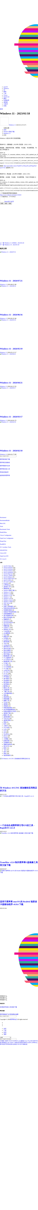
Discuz (5, 735)
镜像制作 (6, 619)
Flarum (6, 737)
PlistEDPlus (3, 532)
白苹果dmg (7, 585)
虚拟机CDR (7, 587)
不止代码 (6, 727)
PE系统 (6, 638)
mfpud (9, 201)
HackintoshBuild (4, 520)
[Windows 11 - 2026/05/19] (8, 320)
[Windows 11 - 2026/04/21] (8, 354)
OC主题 (6, 668)
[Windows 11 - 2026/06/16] (8, 286)
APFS (5, 643)
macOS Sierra (7, 580)
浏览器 (6, 706)
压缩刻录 (6, 689)
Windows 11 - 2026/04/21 (11, 383)
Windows (6, 88)
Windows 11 (12, 125)
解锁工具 (6, 715)
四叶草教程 (7, 650)
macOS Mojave (8, 577)
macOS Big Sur (8, 574)
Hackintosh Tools (5, 529)
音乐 (5, 751)
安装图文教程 (8, 610)
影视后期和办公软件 (10, 711)
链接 (10, 203)
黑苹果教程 (3, 1014)
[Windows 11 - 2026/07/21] (8, 252)
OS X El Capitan (8, 581)
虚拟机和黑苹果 (5, 475)
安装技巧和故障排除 (10, 612)
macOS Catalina (8, 575)
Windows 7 (7, 597)
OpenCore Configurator (6, 538)
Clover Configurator (5, 535)
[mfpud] (4, 125)
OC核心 (6, 663)
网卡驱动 (6, 682)
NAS (5, 731)
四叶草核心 (7, 654)
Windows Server (8, 600)
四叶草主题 (7, 648)
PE (4, 90)
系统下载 (14, 1007)
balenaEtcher (3, 550)
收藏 (2, 203)
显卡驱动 (6, 678)
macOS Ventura (8, 570)
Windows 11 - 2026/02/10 (11, 451)
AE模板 (6, 739)
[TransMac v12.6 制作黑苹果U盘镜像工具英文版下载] (16, 833)
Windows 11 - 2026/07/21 (11, 281)
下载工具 (6, 691)
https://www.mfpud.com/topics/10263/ (10, 195)
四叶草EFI (7, 646)
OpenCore (6, 97)
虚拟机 (6, 102)
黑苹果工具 (7, 629)
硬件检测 (6, 641)
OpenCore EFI (4, 556)
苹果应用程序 (4, 472)
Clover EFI (3, 553)
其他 (5, 722)
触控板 (6, 686)
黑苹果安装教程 (5, 462)
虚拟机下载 (7, 713)
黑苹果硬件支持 (5, 465)
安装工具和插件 (8, 606)
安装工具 (8, 1007)
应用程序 (6, 100)
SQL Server (7, 603)
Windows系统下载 (9, 131)
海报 (6, 203)
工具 (5, 93)
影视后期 (6, 740)
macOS (6, 87)
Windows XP (7, 598)
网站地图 (15, 1014)
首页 (5, 130)
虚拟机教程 (7, 717)
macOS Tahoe (7, 566)
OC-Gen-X (3, 559)
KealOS (6, 583)
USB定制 (6, 631)
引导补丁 (6, 627)
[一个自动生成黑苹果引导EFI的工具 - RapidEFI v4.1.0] (17, 796)
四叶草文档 (7, 652)
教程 (5, 91)
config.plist (7, 645)
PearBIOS (3, 544)
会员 (5, 1032)
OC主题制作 (7, 657)
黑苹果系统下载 (5, 459)
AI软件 (6, 104)
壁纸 (5, 753)
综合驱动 (6, 680)
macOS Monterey (8, 572)
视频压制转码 (8, 744)
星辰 (5, 748)
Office (5, 604)
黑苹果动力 (13, 1019)
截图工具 (6, 700)
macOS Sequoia (8, 567)
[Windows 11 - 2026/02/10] (8, 422)
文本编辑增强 (8, 693)
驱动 (5, 98)
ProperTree (3, 541)
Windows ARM (8, 601)
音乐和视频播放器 (9, 709)
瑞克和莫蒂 (7, 755)
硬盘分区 (6, 636)
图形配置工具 (8, 656)
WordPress (7, 734)
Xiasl (1, 526)
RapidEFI (6, 675)
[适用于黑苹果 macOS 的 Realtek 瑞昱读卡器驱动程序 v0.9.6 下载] (19, 872)
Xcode (5, 702)
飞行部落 (10, 1014)
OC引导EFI (7, 659)
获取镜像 (6, 699)
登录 (1, 109)
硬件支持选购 (8, 617)
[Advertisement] (19, 223)
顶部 (5, 1034)
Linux (5, 729)
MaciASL (3, 523)
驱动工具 (6, 688)
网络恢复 (6, 588)
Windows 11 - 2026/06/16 (11, 315)
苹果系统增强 (8, 707)
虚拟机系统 (7, 720)
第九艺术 (6, 746)
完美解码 (6, 742)
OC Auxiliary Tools (5, 547)
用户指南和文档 (8, 615)
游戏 (5, 695)
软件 (5, 724)
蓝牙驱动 (6, 684)
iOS (5, 732)
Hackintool (3, 517)
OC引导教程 (7, 667)
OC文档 (6, 665)
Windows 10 (7, 593)
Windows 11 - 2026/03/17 (11, 417)
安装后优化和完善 (9, 608)
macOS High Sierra (9, 578)
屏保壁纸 (6, 697)
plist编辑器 (7, 633)
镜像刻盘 (6, 626)
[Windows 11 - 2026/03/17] (8, 388)
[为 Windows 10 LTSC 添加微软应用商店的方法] (15, 758)
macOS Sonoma (8, 569)
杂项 (5, 106)
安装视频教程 (8, 613)
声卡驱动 (6, 677)
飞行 (5, 750)
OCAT (5, 673)
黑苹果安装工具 (5, 469)
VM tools (6, 718)
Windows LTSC (8, 595)
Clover (5, 95)
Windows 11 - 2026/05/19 (11, 349)
